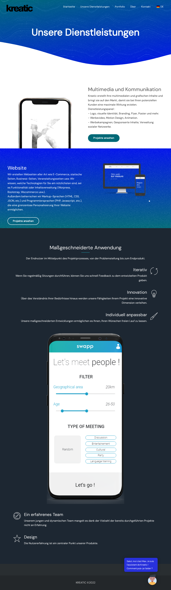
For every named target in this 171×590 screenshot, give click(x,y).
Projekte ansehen (103, 138)
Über (133, 6)
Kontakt (145, 6)
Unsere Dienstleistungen (95, 6)
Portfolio (120, 6)
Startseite (69, 6)
